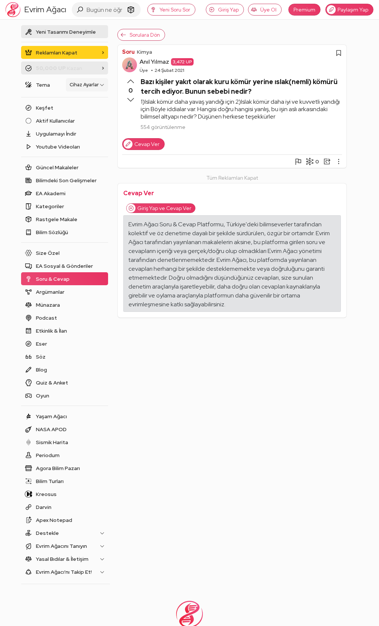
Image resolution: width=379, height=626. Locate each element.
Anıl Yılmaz (154, 62)
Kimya (144, 52)
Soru (128, 52)
